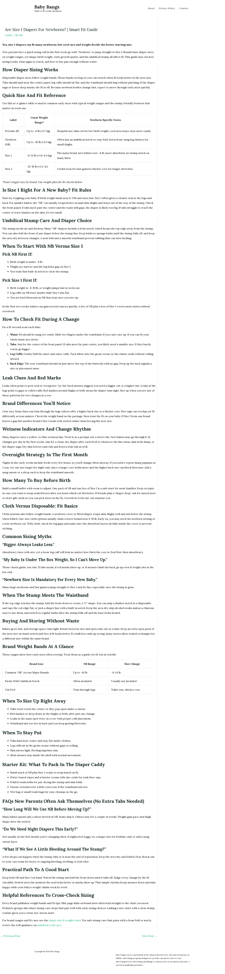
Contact (184, 8)
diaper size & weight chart (65, 920)
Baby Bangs (46, 7)
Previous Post (10, 936)
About (151, 8)
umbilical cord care (49, 925)
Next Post (149, 936)
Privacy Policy (167, 8)
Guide (8, 35)
